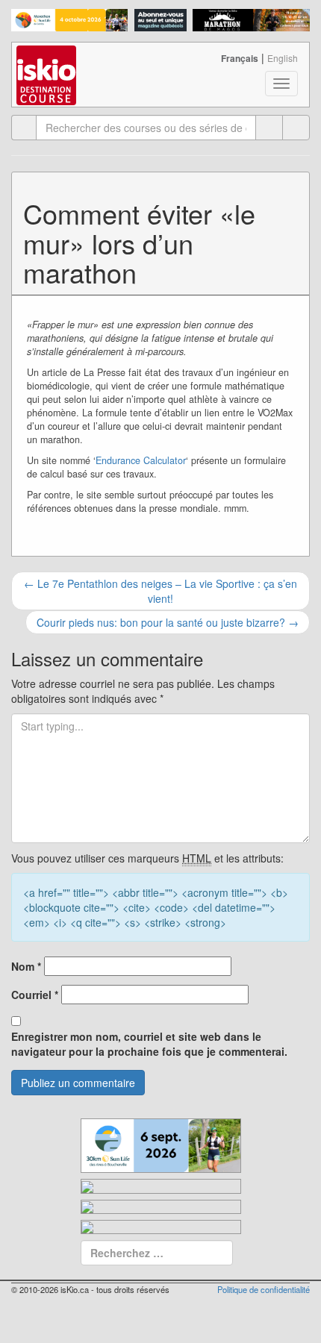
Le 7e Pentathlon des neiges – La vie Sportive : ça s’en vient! (160, 591)
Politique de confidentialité (263, 1289)
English (282, 57)
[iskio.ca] (47, 61)
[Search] (296, 127)
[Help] (269, 127)
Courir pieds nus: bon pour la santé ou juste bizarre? (168, 622)
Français (239, 58)
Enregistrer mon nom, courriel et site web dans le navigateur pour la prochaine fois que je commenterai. (149, 1044)
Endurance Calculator (141, 460)
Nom (26, 966)
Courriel (34, 994)
